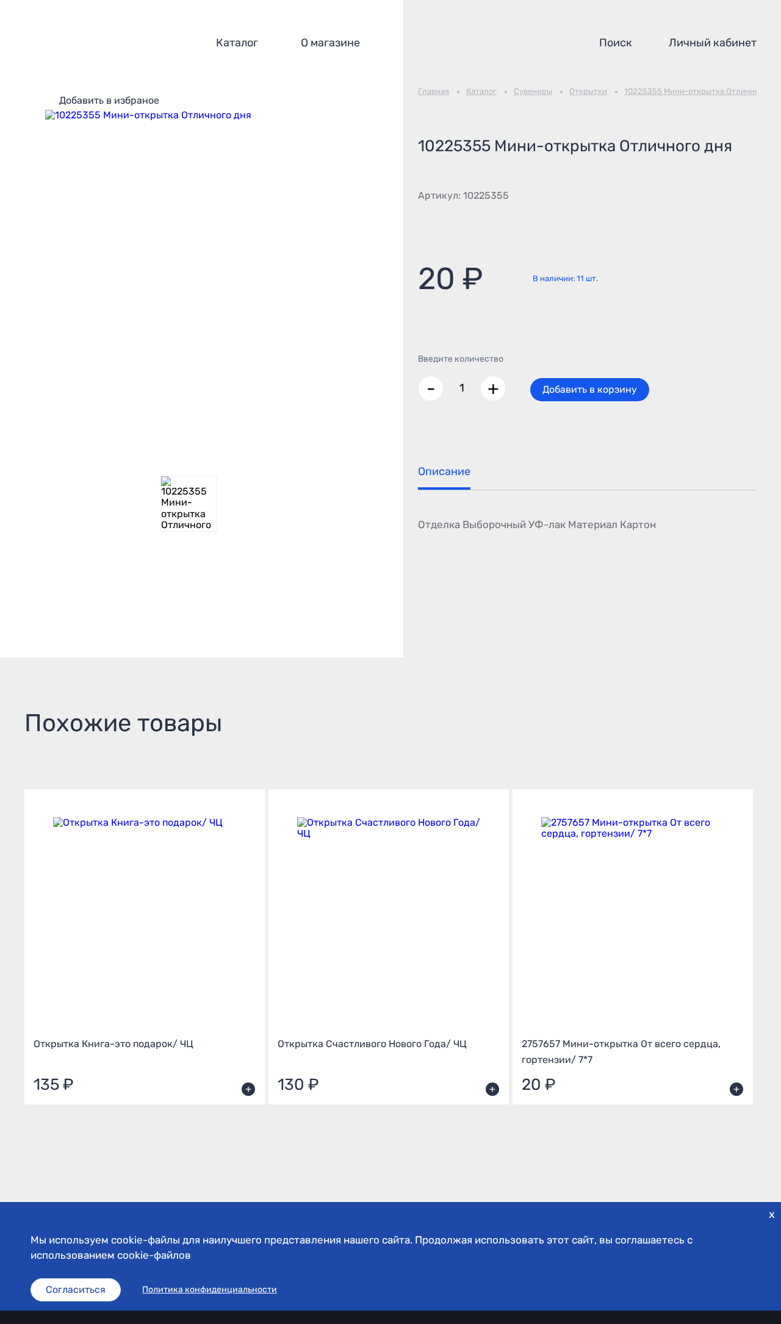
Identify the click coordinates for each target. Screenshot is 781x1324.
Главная (433, 91)
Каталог (237, 42)
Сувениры (533, 91)
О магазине (330, 42)
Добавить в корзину (589, 389)
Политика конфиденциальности (209, 1290)
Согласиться (76, 1289)
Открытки (588, 91)
